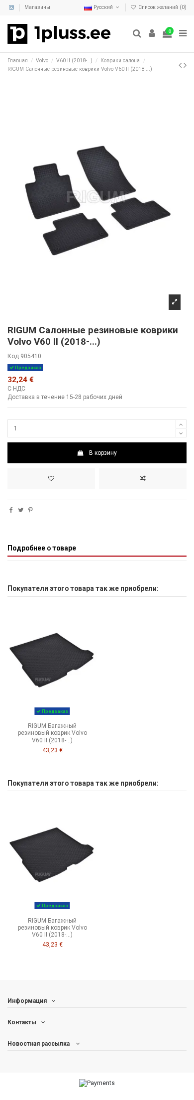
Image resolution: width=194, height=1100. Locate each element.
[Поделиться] (11, 510)
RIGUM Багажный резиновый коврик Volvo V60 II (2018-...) (52, 733)
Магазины (37, 7)
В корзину (103, 452)
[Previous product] (181, 65)
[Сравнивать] (52, 715)
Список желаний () (162, 7)
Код (13, 356)
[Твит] (20, 510)
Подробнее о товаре (41, 548)
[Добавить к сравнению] (143, 478)
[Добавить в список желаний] (51, 478)
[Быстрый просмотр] (64, 715)
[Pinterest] (30, 510)
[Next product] (185, 65)
